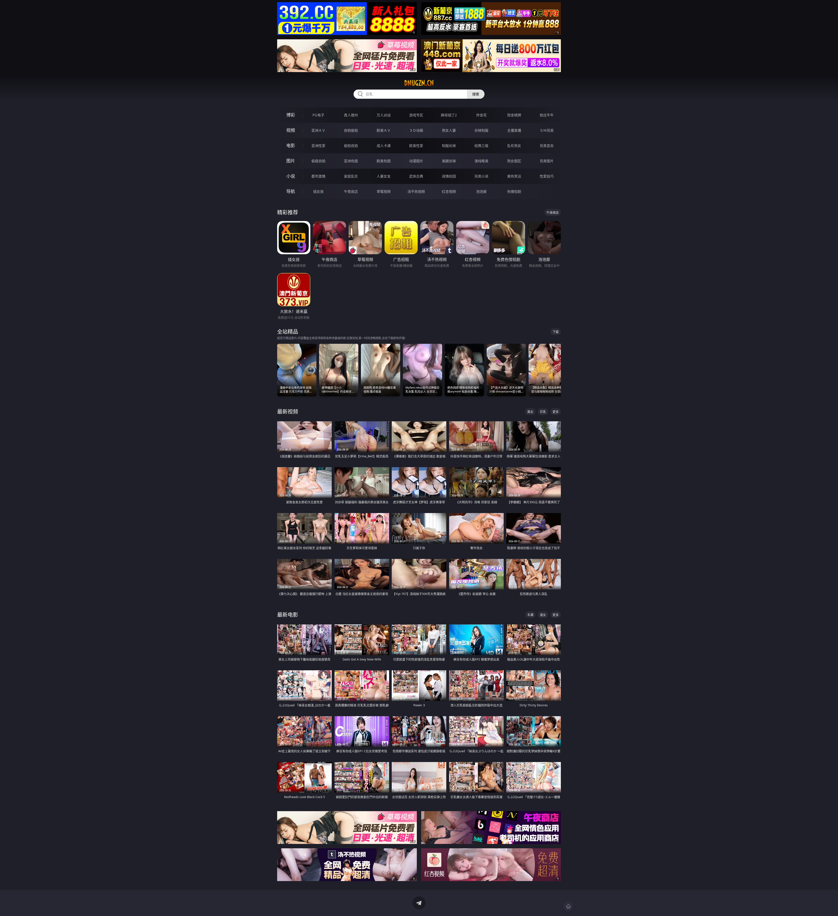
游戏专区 (416, 115)
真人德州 (351, 115)
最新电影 (287, 614)
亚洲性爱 (318, 145)
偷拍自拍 (351, 145)
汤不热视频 (416, 191)
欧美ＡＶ (384, 130)
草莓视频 (384, 191)
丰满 (530, 615)
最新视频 (287, 411)
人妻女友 (384, 176)
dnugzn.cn (419, 83)
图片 (290, 161)
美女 (530, 412)
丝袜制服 (481, 130)
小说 (290, 176)
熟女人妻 (449, 130)
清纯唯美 (481, 161)
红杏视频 (449, 191)
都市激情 (318, 176)
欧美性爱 (416, 145)
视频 (290, 130)
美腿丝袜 (449, 161)
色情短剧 (514, 191)
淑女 (543, 615)
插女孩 (318, 191)
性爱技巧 (547, 176)
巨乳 (543, 412)
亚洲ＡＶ (318, 130)
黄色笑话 (514, 176)
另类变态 (547, 145)
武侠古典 (416, 176)
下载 (556, 332)
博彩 (290, 115)
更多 (556, 412)
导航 (290, 191)
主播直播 (514, 130)
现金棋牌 (514, 115)
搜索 (475, 94)
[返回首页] (568, 906)
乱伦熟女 (514, 145)
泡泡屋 (481, 191)
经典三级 (481, 145)
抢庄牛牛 (547, 115)
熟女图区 (514, 161)
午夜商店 (351, 191)
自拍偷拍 (351, 130)
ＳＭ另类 (547, 130)
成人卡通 (384, 145)
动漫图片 (416, 161)
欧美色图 (384, 161)
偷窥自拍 (318, 161)
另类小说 (481, 176)
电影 (290, 146)
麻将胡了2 (449, 115)
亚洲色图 (351, 161)
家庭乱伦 (351, 176)
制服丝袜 (449, 145)
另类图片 (547, 161)
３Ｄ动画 (416, 130)
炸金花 (481, 115)
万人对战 (384, 115)
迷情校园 (449, 176)
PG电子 (318, 115)
